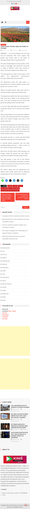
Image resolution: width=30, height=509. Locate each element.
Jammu (4, 280)
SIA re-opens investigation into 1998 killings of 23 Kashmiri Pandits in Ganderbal (15, 232)
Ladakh (4, 290)
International (5, 277)
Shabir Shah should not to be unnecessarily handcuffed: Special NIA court (13, 237)
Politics (4, 297)
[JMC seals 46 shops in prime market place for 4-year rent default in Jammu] (5, 416)
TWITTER (4, 313)
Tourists (20, 185)
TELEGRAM (5, 317)
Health (4, 271)
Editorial (4, 257)
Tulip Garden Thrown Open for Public (10, 190)
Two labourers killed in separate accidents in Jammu (15, 216)
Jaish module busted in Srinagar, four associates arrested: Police (22, 197)
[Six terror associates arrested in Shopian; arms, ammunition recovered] (5, 426)
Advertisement (6, 248)
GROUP (14, 311)
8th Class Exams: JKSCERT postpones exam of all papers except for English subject (7, 197)
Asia (3, 251)
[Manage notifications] (26, 505)
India (3, 274)
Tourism (15, 185)
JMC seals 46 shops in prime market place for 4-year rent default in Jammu (15, 220)
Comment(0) (24, 50)
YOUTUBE (4, 319)
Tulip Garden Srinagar (14, 188)
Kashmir (3, 44)
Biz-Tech (4, 254)
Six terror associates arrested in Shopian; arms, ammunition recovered (14, 226)
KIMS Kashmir (15, 50)
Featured (4, 264)
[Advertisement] (15, 341)
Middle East (5, 293)
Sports (4, 300)
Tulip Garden (4, 188)
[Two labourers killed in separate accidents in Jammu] (5, 408)
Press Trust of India (15, 411)
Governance (5, 267)
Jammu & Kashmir (7, 284)
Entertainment (6, 261)
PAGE (9, 311)
